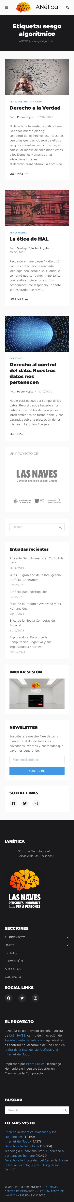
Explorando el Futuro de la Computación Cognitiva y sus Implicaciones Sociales (30, 641)
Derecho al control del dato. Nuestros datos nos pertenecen (32, 373)
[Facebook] (13, 803)
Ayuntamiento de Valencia (23, 1040)
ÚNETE (10, 945)
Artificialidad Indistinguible (28, 591)
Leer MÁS (16, 173)
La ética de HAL (29, 239)
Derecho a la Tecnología (22, 1146)
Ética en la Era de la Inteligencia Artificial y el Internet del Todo (35, 1049)
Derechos (16, 101)
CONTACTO (13, 976)
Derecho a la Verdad (34, 108)
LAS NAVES (17, 1035)
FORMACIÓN (14, 961)
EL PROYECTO (15, 937)
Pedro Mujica (25, 117)
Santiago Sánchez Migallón (34, 248)
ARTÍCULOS (13, 969)
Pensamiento (33, 101)
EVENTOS (12, 953)
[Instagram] (36, 803)
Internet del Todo (17, 1141)
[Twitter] (25, 803)
